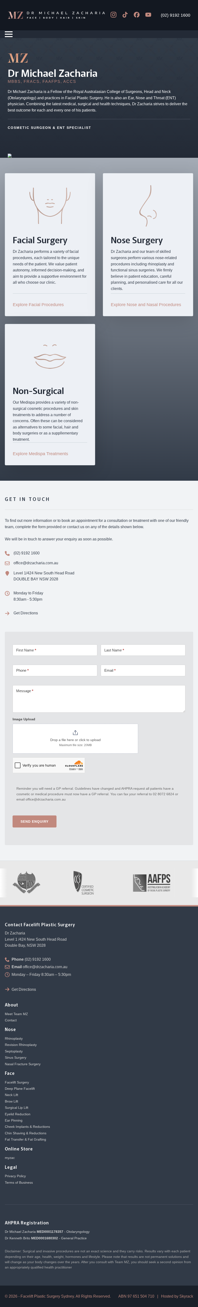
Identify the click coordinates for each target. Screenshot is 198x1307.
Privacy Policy (15, 1176)
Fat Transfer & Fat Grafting (25, 1139)
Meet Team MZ (16, 1014)
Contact (11, 1020)
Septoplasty (14, 1051)
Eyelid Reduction (17, 1114)
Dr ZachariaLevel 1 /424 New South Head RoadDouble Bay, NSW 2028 (36, 939)
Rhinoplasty (14, 1038)
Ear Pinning (13, 1120)
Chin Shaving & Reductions (25, 1133)
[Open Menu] (9, 34)
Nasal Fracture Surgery (23, 1064)
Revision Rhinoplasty (21, 1045)
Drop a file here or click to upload (75, 740)
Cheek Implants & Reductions (27, 1127)
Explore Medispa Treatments (40, 453)
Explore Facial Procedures (38, 304)
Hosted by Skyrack (177, 1296)
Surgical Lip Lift (16, 1108)
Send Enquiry (35, 821)
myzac (10, 1158)
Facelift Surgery (17, 1082)
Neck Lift (11, 1095)
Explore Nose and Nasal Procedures (146, 304)
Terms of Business (19, 1182)
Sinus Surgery (15, 1057)
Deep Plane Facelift (20, 1088)
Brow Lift (11, 1101)
